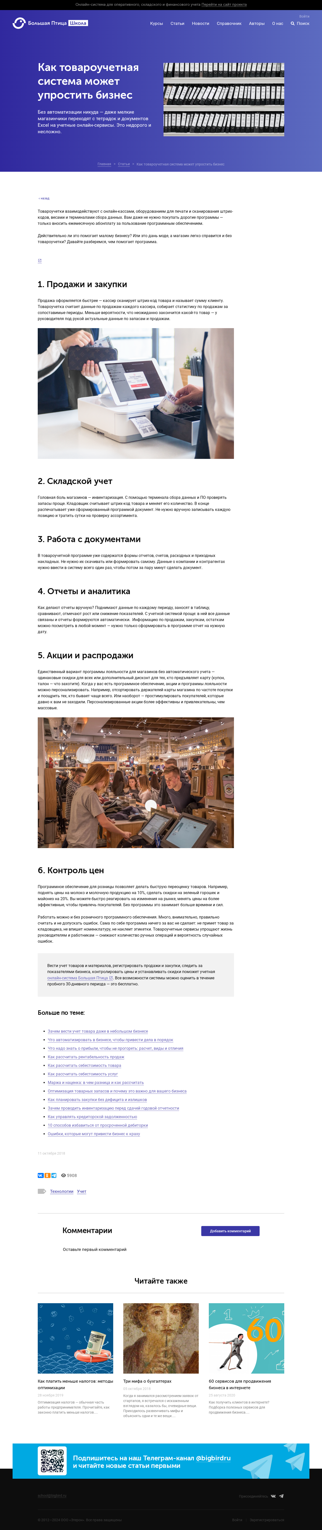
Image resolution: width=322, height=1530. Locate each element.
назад (45, 198)
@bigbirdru (213, 1458)
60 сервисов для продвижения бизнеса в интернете (240, 1384)
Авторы (257, 23)
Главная (104, 164)
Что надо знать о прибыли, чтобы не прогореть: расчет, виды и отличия (115, 1048)
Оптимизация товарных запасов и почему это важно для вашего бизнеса (117, 1091)
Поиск (303, 23)
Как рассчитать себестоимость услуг (83, 1074)
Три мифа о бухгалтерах (147, 1381)
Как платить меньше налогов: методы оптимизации (75, 1384)
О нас (277, 23)
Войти (304, 16)
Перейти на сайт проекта (224, 5)
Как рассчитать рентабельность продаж (86, 1057)
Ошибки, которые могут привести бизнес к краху (94, 1133)
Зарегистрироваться (267, 1520)
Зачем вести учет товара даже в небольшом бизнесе (98, 1031)
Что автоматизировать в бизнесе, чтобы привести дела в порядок (110, 1039)
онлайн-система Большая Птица (77, 978)
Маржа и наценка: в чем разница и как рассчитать (96, 1082)
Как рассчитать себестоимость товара (84, 1065)
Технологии (61, 1191)
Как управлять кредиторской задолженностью (92, 1116)
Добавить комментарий (230, 1231)
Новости (200, 23)
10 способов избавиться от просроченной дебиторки (98, 1125)
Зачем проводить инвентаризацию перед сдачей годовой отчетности (113, 1108)
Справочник (229, 23)
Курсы (156, 23)
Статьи (177, 23)
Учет (81, 1191)
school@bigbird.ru (52, 1496)
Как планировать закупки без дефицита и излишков (97, 1099)
